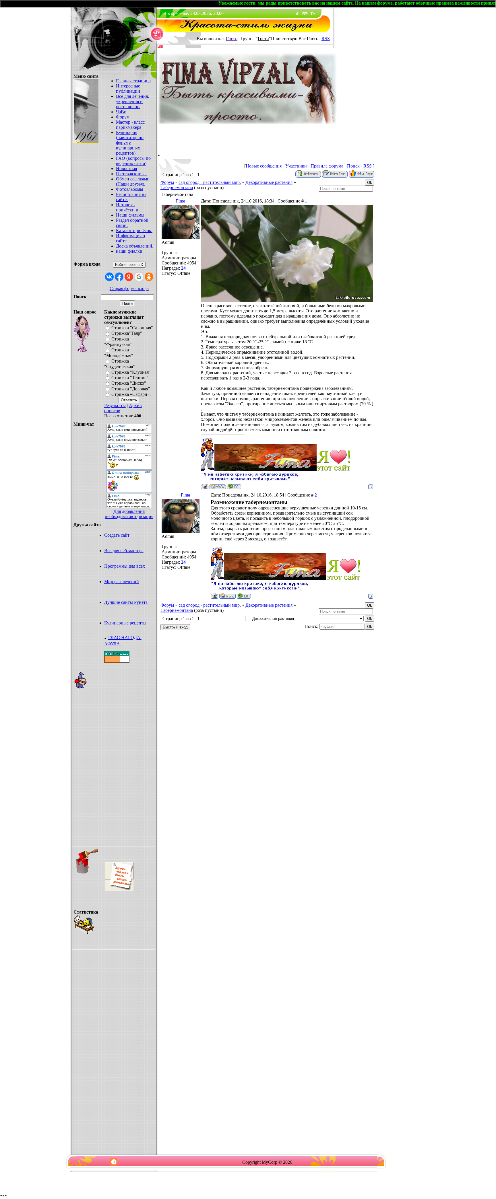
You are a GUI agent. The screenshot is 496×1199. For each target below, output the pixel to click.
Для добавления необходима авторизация (129, 514)
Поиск (353, 166)
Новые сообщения (264, 166)
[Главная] (297, 13)
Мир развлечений (121, 581)
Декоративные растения (268, 182)
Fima (180, 200)
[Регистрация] (306, 13)
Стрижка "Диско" (128, 383)
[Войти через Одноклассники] (149, 276)
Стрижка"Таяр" (126, 333)
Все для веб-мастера (124, 550)
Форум (167, 182)
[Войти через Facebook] (119, 276)
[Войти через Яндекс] (129, 276)
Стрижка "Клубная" (131, 372)
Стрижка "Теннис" (129, 377)
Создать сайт (116, 535)
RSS (325, 38)
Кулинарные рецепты (125, 622)
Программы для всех (124, 566)
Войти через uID (129, 264)
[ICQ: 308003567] (234, 486)
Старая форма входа (129, 288)
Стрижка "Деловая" (130, 388)
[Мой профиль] (303, 13)
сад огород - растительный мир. (210, 182)
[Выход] (311, 13)
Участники (296, 166)
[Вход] (314, 13)
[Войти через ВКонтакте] (109, 276)
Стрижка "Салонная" (132, 327)
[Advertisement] (121, 757)
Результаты (115, 405)
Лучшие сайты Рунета (126, 602)
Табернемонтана (176, 187)
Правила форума (327, 166)
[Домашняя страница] (218, 486)
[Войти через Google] (139, 276)
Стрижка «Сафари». (131, 394)
